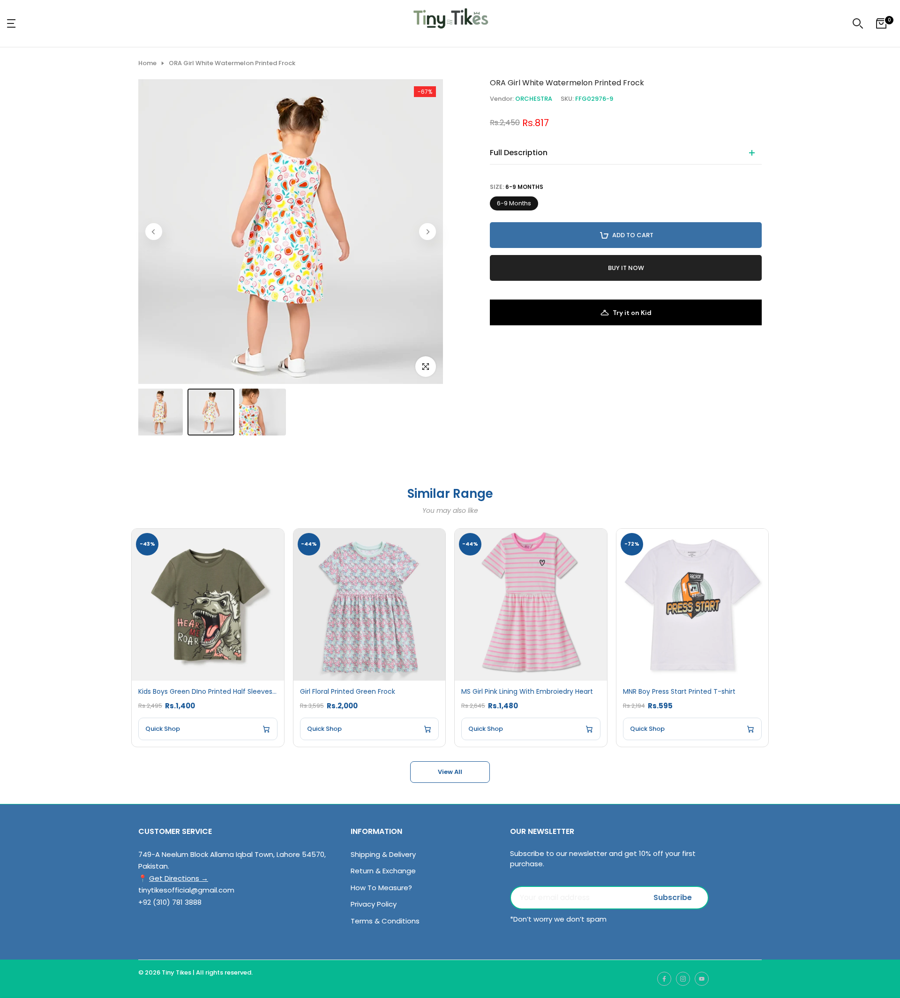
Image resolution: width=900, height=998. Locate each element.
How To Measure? (381, 888)
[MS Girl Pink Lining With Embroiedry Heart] (531, 605)
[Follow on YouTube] (702, 979)
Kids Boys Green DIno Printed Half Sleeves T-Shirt (208, 691)
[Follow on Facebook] (664, 979)
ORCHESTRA (533, 98)
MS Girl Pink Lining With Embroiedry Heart (527, 691)
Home (147, 63)
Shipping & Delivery (383, 854)
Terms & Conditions (385, 921)
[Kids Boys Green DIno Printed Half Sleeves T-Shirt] (208, 605)
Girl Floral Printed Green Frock (347, 691)
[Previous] (153, 231)
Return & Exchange (383, 871)
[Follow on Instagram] (683, 979)
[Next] (427, 231)
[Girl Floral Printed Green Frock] (369, 605)
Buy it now (626, 267)
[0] (881, 23)
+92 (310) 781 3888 (170, 902)
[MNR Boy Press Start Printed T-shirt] (692, 605)
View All (450, 771)
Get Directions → (178, 878)
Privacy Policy (374, 904)
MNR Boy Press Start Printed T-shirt (679, 691)
